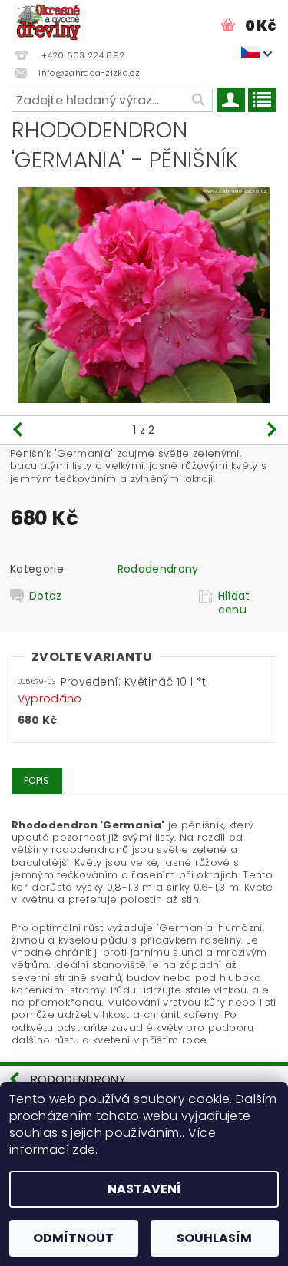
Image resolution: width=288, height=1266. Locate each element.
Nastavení (144, 1189)
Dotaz (45, 596)
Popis (37, 780)
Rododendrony (158, 569)
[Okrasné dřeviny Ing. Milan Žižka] (49, 20)
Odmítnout (73, 1238)
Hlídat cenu (234, 602)
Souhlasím (214, 1238)
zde (83, 1150)
